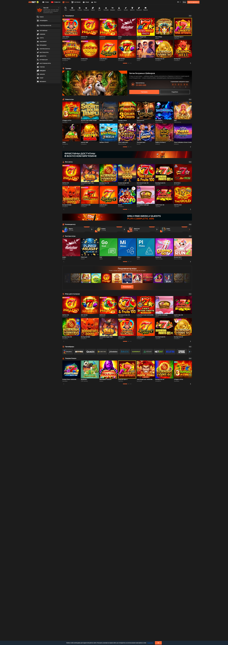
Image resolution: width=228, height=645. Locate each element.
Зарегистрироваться (193, 2)
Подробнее (150, 642)
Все (190, 15)
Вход (184, 2)
